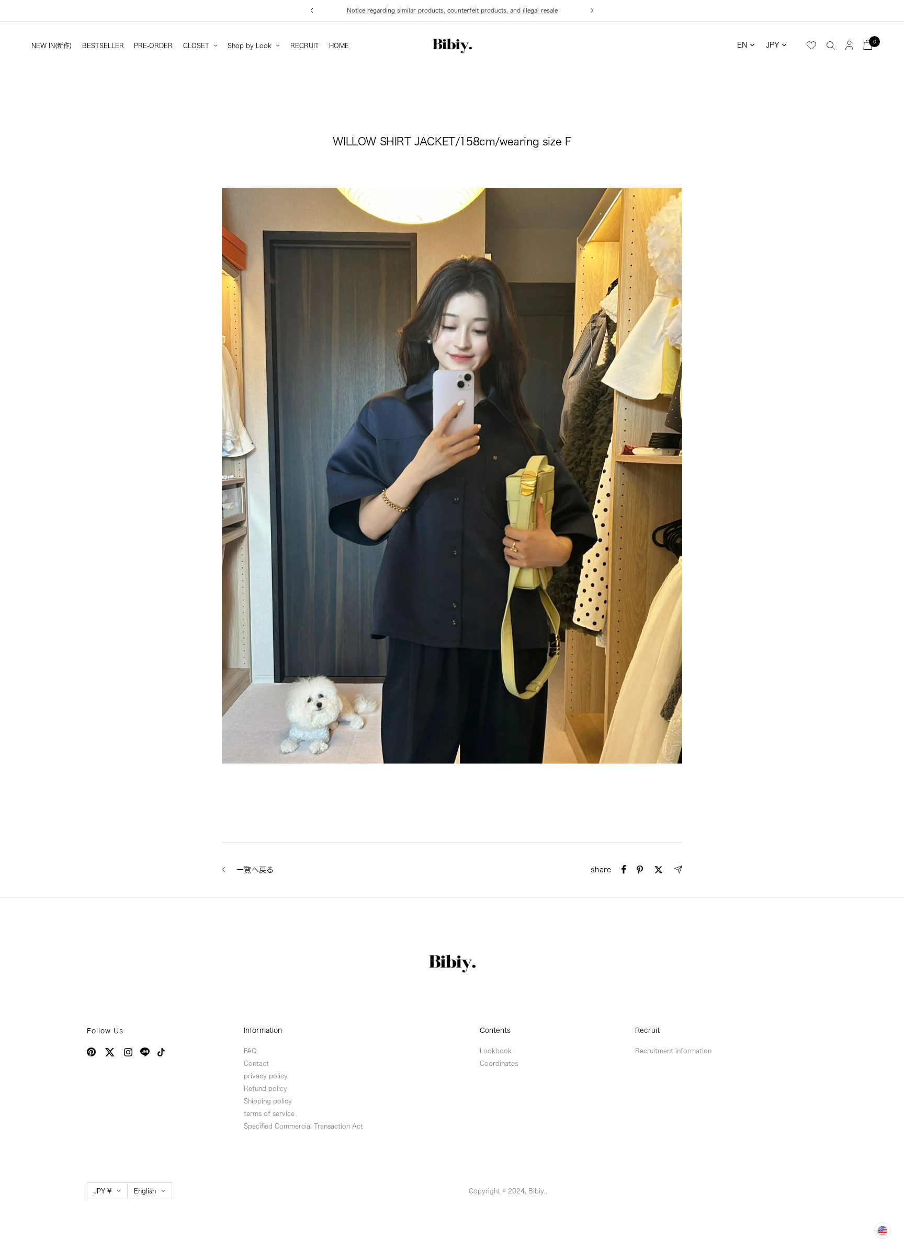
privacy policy (266, 1076)
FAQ (250, 1051)
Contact (256, 1063)
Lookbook (496, 1051)
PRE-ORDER (153, 45)
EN (742, 45)
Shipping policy (268, 1101)
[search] (831, 45)
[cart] (868, 45)
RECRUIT (304, 45)
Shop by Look (250, 45)
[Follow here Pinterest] (91, 1052)
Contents (495, 1030)
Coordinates (499, 1063)
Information (263, 1030)
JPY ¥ (102, 1191)
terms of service (269, 1113)
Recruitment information (673, 1051)
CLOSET (196, 45)
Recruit (647, 1030)
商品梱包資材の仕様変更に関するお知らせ (452, 11)
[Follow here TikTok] (161, 1052)
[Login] (849, 45)
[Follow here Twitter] (110, 1052)
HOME (339, 45)
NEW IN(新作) (51, 45)
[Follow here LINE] (145, 1052)
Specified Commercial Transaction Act (303, 1126)
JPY (772, 45)
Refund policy (265, 1088)
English (145, 1191)
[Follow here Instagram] (128, 1052)
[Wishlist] (811, 45)
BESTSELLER (103, 45)
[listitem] (624, 869)
